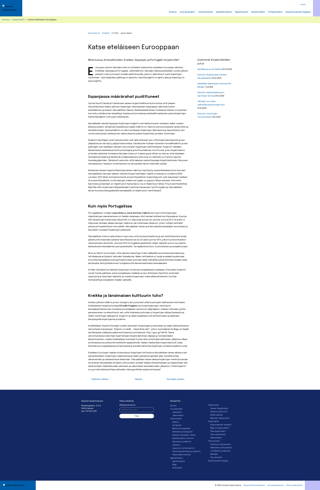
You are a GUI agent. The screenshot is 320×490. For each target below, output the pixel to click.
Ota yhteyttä (216, 457)
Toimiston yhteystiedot (220, 444)
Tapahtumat (241, 12)
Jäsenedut (177, 412)
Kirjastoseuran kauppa (298, 12)
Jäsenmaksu (178, 415)
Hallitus (175, 422)
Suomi (303, 4)
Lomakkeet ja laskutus (220, 451)
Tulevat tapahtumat (219, 408)
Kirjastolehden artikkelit (221, 425)
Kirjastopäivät (216, 415)
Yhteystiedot (275, 12)
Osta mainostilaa (218, 434)
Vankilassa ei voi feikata (209, 69)
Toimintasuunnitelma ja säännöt (186, 451)
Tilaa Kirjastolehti (218, 431)
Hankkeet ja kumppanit (182, 432)
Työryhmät (177, 425)
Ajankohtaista (224, 12)
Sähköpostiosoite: (127, 405)
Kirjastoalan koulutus (181, 455)
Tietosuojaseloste (275, 485)
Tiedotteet (177, 468)
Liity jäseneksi (187, 12)
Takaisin (138, 379)
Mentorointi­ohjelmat (181, 428)
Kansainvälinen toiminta (183, 438)
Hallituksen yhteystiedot (221, 448)
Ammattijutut (94, 33)
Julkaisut (176, 445)
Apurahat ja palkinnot (182, 442)
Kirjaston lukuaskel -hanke (184, 435)
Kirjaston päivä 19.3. (219, 412)
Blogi (174, 464)
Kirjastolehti (258, 12)
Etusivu (173, 12)
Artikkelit (106, 33)
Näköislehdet (216, 438)
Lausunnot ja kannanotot (183, 448)
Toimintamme (205, 12)
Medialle (214, 454)
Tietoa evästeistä (294, 485)
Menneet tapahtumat (220, 418)
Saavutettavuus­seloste (254, 485)
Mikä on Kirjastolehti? (219, 428)
